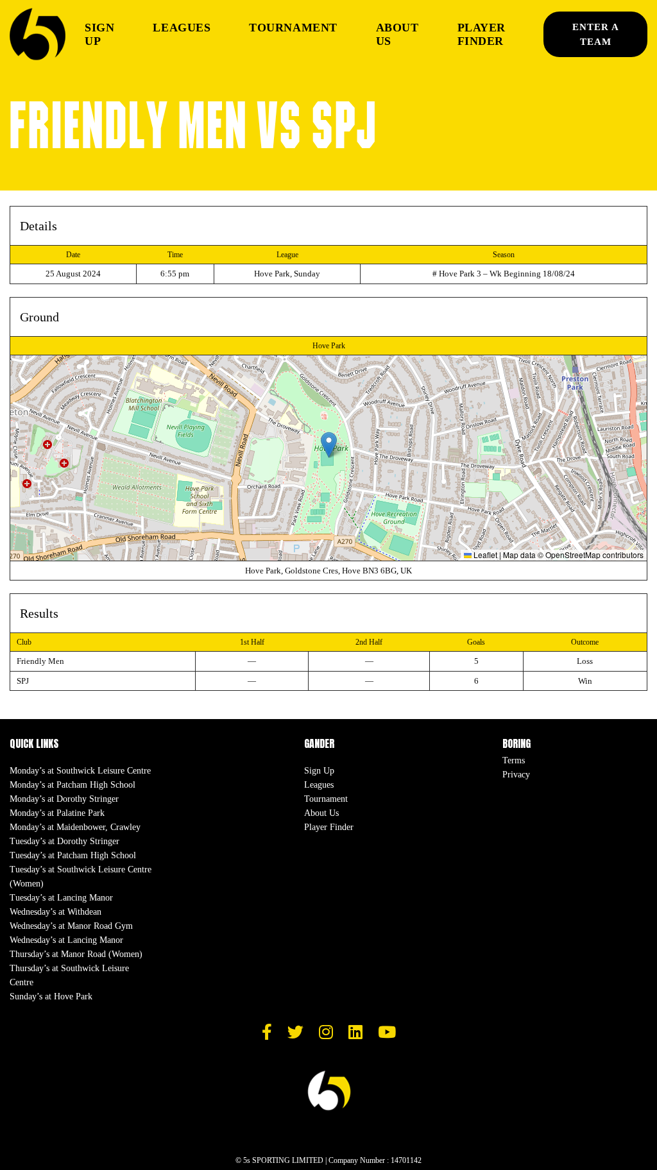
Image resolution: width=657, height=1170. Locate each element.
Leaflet (484, 554)
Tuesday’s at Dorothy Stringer (64, 841)
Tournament (293, 27)
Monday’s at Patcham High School (72, 785)
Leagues (181, 27)
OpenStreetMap (573, 554)
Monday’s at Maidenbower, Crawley (75, 827)
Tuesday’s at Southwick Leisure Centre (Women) (80, 876)
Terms (513, 760)
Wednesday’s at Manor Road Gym (71, 926)
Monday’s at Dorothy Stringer (64, 799)
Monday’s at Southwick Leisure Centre (80, 771)
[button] (329, 445)
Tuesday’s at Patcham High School (73, 855)
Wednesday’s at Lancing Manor (66, 940)
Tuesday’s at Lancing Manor (61, 898)
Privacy (516, 774)
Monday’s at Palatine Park (57, 813)
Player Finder (481, 34)
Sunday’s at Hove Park (51, 996)
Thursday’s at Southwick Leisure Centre (69, 975)
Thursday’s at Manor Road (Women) (76, 954)
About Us (397, 34)
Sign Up (99, 34)
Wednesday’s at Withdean (55, 912)
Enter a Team (595, 34)
